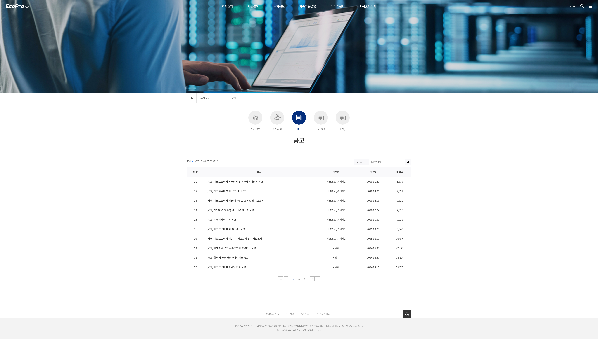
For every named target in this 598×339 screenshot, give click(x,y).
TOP (407, 315)
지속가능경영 (307, 6)
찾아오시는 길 (272, 314)
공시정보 (289, 314)
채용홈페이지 (367, 6)
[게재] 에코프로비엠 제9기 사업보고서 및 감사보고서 (234, 238)
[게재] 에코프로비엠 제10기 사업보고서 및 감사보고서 (235, 200)
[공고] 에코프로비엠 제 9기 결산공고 (226, 229)
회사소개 (227, 6)
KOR (572, 6)
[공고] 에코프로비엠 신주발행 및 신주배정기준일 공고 (235, 181)
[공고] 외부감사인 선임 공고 (221, 219)
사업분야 (253, 6)
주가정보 (255, 129)
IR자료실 (321, 129)
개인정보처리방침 (323, 314)
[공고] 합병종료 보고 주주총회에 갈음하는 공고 (231, 248)
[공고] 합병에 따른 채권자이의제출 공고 (227, 257)
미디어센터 (338, 6)
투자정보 (279, 6)
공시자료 (277, 129)
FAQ (342, 129)
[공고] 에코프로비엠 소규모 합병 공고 (226, 267)
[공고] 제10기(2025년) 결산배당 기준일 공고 (230, 210)
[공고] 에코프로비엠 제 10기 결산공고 (227, 191)
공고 (234, 98)
